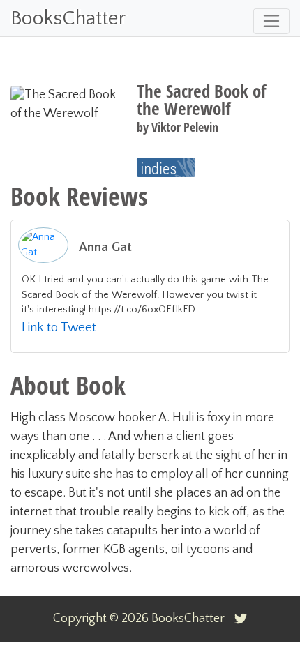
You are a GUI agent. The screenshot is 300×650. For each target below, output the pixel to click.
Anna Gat (105, 247)
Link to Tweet (59, 327)
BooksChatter (68, 18)
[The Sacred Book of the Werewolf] (166, 168)
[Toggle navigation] (271, 21)
